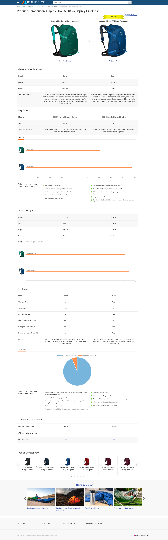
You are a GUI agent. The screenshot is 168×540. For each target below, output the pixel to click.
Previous (18, 465)
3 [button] (77, 476)
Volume (21, 137)
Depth (33, 242)
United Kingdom (141, 535)
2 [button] (74, 476)
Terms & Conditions (93, 523)
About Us (21, 523)
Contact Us (45, 523)
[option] (37, 465)
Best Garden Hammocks (123, 508)
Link (65, 440)
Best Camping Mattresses (37, 508)
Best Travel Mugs (92, 508)
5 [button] (83, 476)
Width (27, 242)
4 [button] (80, 476)
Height (20, 242)
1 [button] (71, 476)
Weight (40, 242)
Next (136, 465)
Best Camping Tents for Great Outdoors (68, 509)
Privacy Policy (69, 523)
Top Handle (22, 349)
